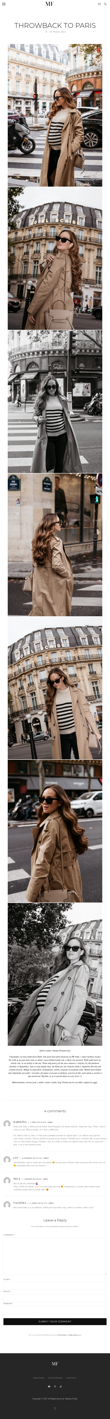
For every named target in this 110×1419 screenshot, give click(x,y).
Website (7, 1304)
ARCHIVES (38, 1378)
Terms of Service (73, 1335)
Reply (50, 1122)
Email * (7, 1291)
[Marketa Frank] (55, 1363)
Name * (7, 1280)
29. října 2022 (58, 32)
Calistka (19, 1202)
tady (95, 1082)
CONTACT (71, 1378)
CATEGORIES (55, 1378)
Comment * (9, 1235)
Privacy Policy (62, 1335)
